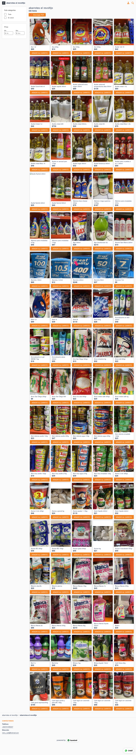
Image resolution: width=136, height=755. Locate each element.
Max (17, 30)
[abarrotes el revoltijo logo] (3, 3)
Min (5, 30)
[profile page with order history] (128, 3)
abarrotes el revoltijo (15, 3)
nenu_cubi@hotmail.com (10, 733)
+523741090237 (7, 727)
